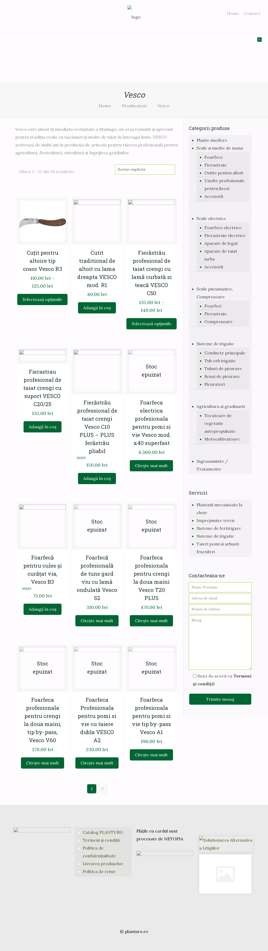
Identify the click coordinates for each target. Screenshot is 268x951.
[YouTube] (134, 942)
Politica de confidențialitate (99, 851)
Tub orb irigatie (220, 360)
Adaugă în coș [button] (97, 307)
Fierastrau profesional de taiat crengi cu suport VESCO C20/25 (42, 388)
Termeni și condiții (101, 840)
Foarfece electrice (223, 227)
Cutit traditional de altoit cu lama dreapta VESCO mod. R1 (97, 269)
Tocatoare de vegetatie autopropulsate (220, 423)
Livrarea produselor (103, 863)
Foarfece (213, 157)
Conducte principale (224, 352)
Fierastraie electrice (224, 235)
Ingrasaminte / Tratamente (212, 465)
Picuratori (214, 384)
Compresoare (218, 321)
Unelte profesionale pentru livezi (224, 184)
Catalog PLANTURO (103, 832)
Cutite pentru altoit (223, 172)
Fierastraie (215, 165)
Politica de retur (99, 871)
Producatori (134, 105)
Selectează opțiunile (42, 299)
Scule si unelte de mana (220, 148)
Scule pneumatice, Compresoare (215, 292)
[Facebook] (127, 942)
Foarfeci (212, 305)
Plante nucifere (212, 140)
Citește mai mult (151, 465)
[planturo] (134, 17)
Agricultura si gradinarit (221, 406)
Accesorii (213, 196)
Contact (252, 13)
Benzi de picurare (222, 376)
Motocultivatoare (222, 439)
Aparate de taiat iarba (220, 254)
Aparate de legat (221, 243)
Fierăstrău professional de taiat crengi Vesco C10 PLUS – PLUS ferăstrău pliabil (97, 427)
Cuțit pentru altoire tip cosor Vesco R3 (42, 260)
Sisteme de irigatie (215, 343)
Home (233, 13)
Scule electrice (211, 218)
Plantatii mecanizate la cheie (219, 508)
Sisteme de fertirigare (219, 528)
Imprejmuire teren (215, 520)
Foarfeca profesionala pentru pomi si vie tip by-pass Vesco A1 (151, 716)
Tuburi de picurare (223, 368)
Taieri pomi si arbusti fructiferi (218, 547)
